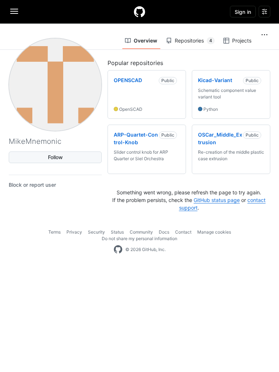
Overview (145, 40)
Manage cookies (214, 232)
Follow (55, 157)
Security (96, 232)
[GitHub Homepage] (118, 249)
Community (141, 232)
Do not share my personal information (139, 238)
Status (117, 232)
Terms (54, 232)
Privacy (74, 232)
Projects (241, 40)
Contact (183, 232)
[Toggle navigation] (14, 11)
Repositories (193, 40)
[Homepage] (139, 11)
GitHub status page (217, 200)
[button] (264, 35)
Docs (164, 232)
